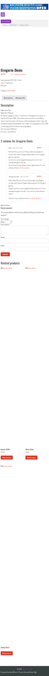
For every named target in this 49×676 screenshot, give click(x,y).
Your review (5, 224)
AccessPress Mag (30, 672)
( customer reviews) (18, 74)
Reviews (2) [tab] (20, 98)
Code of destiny (35, 198)
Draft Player (13, 25)
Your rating (5, 219)
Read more (6, 457)
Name (3, 237)
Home (5, 25)
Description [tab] (8, 98)
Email (2, 245)
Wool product (25, 168)
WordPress (14, 672)
